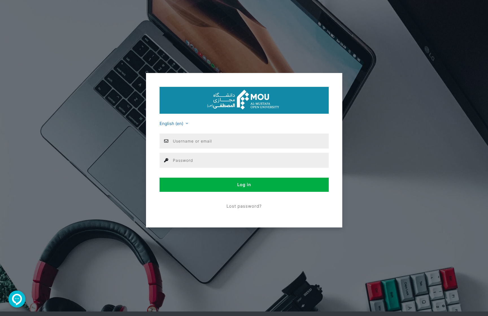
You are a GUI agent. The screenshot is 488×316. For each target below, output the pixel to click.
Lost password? (244, 206)
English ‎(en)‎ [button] (172, 123)
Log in (244, 184)
